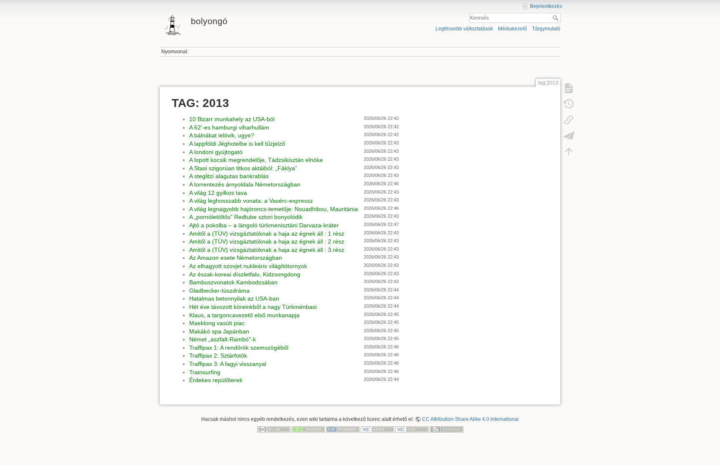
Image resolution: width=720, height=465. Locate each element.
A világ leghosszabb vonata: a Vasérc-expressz (251, 200)
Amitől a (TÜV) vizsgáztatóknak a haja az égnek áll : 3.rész (266, 249)
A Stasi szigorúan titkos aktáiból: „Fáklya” (243, 168)
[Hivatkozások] (568, 120)
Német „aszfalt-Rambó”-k (222, 339)
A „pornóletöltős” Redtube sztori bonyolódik (245, 217)
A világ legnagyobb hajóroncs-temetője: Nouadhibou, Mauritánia (273, 209)
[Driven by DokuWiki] (446, 429)
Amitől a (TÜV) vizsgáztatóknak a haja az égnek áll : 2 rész (266, 241)
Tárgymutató (546, 29)
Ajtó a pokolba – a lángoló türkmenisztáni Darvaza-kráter (264, 225)
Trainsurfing (204, 372)
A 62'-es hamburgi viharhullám (229, 127)
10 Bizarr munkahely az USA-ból (232, 119)
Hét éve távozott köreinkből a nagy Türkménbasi (253, 306)
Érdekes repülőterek (215, 380)
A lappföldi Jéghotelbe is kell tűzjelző (237, 143)
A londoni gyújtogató (215, 152)
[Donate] (308, 429)
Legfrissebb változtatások (464, 29)
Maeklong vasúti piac (217, 323)
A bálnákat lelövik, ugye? (221, 135)
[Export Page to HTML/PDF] (568, 136)
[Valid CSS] (412, 429)
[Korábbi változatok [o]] (568, 104)
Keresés (556, 18)
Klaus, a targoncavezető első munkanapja (244, 315)
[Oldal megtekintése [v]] (568, 88)
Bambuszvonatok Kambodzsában (233, 282)
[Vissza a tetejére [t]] (568, 151)
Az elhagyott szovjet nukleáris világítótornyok (248, 266)
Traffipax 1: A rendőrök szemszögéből (238, 347)
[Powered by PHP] (343, 429)
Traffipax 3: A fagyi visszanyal (227, 364)
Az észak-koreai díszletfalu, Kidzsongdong (244, 274)
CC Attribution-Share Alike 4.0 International (470, 419)
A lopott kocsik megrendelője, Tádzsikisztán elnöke (256, 160)
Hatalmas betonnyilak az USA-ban (234, 298)
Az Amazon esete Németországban (235, 257)
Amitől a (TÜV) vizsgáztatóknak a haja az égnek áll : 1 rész (266, 233)
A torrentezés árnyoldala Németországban (244, 184)
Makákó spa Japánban (219, 331)
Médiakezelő (512, 29)
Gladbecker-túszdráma (219, 290)
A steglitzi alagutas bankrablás (229, 176)
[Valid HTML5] (377, 429)
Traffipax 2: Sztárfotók (218, 355)
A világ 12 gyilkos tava (218, 192)
